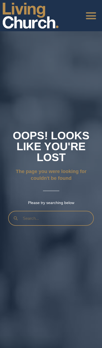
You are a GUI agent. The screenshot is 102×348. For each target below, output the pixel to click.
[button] (91, 15)
